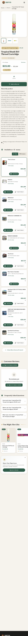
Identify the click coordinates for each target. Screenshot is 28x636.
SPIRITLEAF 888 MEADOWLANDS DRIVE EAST (16, 310)
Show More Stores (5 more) (15, 350)
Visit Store (15, 173)
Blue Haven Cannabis (13, 272)
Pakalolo (10, 179)
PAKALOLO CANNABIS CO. (15, 215)
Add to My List (15, 84)
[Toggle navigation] (24, 2)
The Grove (10, 254)
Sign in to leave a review (10, 365)
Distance (23, 154)
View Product (20, 191)
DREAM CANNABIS (13, 236)
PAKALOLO (10, 197)
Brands (2, 8)
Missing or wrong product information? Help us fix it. (15, 142)
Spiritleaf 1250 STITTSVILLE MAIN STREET (17, 290)
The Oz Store (11, 159)
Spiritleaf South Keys (13, 330)
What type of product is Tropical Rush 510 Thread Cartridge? (13, 415)
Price (16, 154)
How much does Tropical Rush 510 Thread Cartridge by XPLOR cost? (12, 401)
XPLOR (8, 8)
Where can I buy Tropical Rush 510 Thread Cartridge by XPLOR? (12, 408)
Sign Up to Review (14, 470)
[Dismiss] (25, 457)
